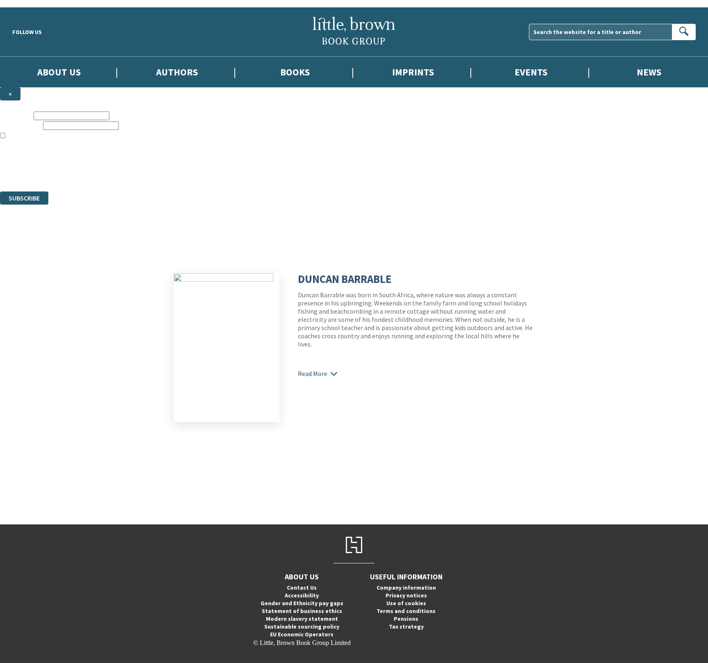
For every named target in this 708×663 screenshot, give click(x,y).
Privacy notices (406, 595)
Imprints (413, 72)
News (649, 72)
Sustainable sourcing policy (301, 626)
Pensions (406, 618)
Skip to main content (26, 3)
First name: (16, 115)
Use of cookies (406, 603)
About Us (59, 72)
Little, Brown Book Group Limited (101, 158)
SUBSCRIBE (24, 198)
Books (295, 72)
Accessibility (302, 595)
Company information (406, 587)
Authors (177, 72)
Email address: (20, 125)
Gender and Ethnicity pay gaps (302, 603)
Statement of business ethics (302, 611)
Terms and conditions (406, 611)
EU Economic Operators (302, 634)
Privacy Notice (161, 172)
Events (531, 72)
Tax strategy (406, 626)
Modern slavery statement (302, 618)
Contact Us (302, 587)
